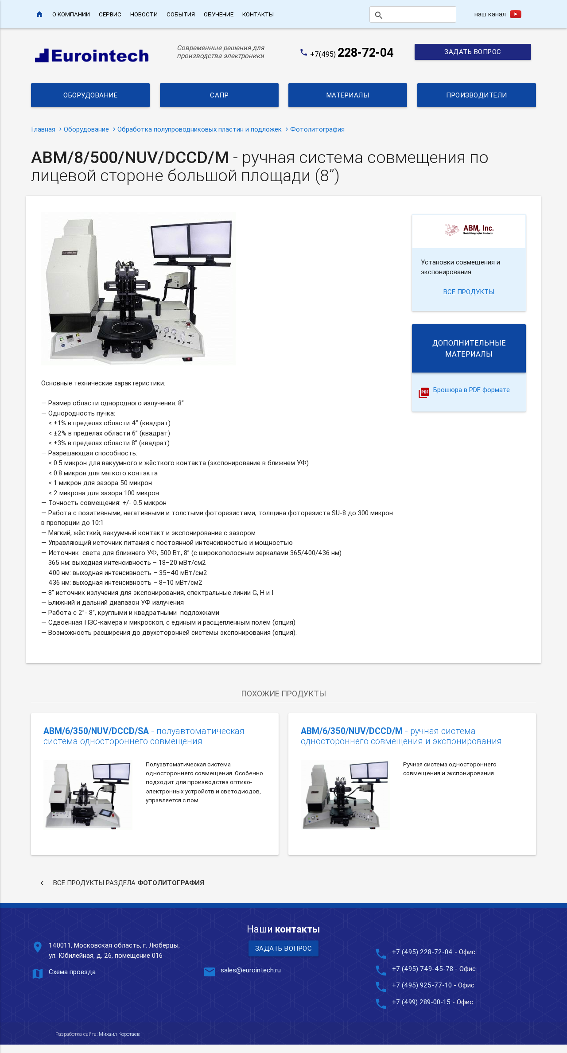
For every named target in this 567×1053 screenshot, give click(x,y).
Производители (476, 95)
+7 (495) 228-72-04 (422, 952)
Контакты (258, 14)
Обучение (218, 14)
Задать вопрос (472, 51)
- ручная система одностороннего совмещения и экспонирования (401, 736)
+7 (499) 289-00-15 (421, 1002)
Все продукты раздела (121, 882)
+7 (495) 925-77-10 (423, 985)
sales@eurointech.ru (251, 970)
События (181, 14)
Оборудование (90, 95)
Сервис (110, 14)
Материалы (347, 95)
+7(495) (352, 54)
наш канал (490, 14)
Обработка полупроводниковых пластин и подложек (199, 129)
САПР (219, 95)
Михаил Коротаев (119, 1034)
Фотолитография (317, 129)
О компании (71, 14)
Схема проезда (72, 972)
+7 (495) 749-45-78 (422, 968)
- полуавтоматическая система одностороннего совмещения (144, 736)
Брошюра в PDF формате (471, 390)
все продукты (468, 292)
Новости (144, 14)
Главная (43, 129)
